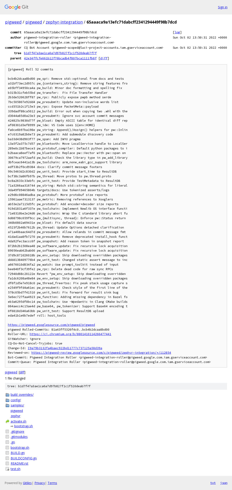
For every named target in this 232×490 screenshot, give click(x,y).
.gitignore (17, 431)
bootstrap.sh (23, 426)
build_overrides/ (22, 394)
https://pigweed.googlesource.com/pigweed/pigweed (51, 325)
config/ (16, 400)
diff (103, 58)
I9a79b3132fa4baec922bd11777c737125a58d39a (65, 348)
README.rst (19, 463)
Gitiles (27, 483)
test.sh (15, 469)
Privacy (39, 483)
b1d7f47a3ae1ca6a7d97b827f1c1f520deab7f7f (60, 53)
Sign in (222, 7)
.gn (13, 442)
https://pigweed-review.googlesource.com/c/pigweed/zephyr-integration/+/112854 (101, 353)
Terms (52, 483)
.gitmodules (19, 437)
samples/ (17, 405)
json (223, 483)
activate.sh (18, 421)
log (177, 32)
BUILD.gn (18, 453)
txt (213, 483)
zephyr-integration (64, 22)
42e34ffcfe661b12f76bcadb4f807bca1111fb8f (60, 58)
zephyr (15, 416)
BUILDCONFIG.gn (24, 458)
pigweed (13, 22)
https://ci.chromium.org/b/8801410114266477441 (70, 334)
